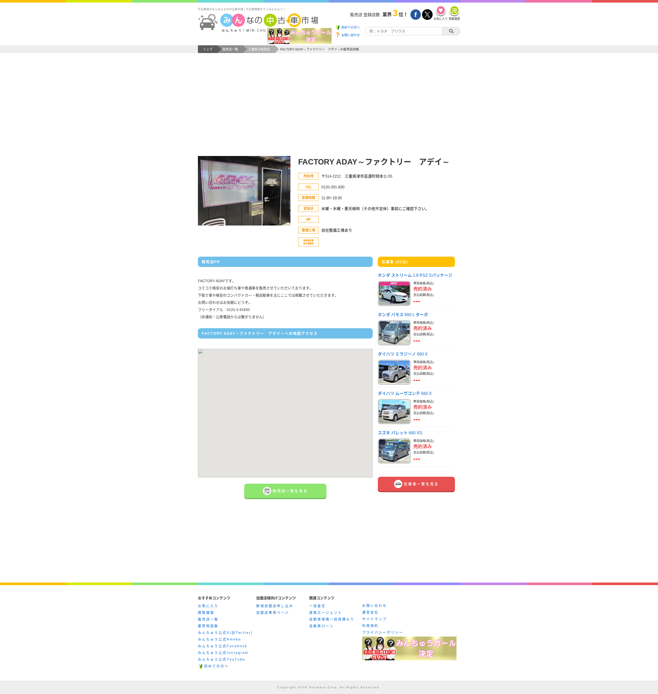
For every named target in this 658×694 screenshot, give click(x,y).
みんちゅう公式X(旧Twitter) (225, 633)
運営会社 (370, 612)
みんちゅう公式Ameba (219, 639)
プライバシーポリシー (382, 632)
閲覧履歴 (206, 612)
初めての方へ (216, 666)
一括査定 (317, 606)
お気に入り (208, 606)
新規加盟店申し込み (274, 606)
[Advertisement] (329, 110)
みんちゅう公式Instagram (223, 653)
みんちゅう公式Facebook (223, 646)
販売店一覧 (208, 619)
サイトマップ (374, 619)
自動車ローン (321, 626)
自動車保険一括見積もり (331, 619)
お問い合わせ (374, 606)
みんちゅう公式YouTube (221, 659)
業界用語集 (208, 626)
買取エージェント (325, 612)
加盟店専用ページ (272, 612)
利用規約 (370, 626)
